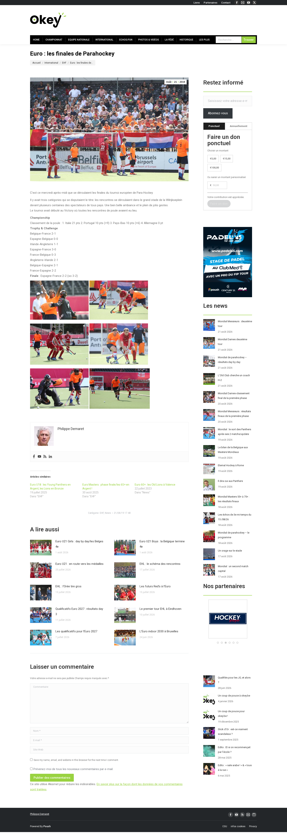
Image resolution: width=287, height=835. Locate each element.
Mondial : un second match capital (233, 568)
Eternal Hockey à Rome (231, 465)
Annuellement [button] (238, 126)
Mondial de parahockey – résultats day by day (232, 360)
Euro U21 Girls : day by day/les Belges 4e (79, 544)
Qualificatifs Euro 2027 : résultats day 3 (79, 611)
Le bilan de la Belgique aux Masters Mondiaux (233, 449)
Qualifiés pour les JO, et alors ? (234, 680)
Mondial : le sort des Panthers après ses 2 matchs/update (234, 431)
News (108, 513)
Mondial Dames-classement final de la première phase (234, 396)
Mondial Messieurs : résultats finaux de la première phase (234, 414)
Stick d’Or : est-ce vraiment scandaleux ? (233, 731)
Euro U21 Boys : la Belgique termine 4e (162, 544)
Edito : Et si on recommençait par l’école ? (234, 749)
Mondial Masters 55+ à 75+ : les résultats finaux (233, 499)
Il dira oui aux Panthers (230, 481)
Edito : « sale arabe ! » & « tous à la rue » (235, 767)
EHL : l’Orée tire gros (68, 586)
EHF (102, 513)
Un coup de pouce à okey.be (234, 695)
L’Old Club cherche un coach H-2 (234, 378)
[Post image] (41, 547)
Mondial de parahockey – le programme (233, 535)
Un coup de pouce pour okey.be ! (231, 713)
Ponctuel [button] (214, 126)
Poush (47, 826)
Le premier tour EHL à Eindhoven (160, 609)
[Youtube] (39, 457)
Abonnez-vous (218, 113)
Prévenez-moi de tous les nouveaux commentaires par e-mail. (73, 769)
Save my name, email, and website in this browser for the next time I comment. (76, 760)
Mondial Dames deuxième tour (232, 342)
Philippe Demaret (39, 814)
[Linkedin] (50, 457)
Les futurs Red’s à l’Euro (155, 586)
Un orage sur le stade (230, 550)
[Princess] (227, 637)
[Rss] (45, 457)
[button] (218, 643)
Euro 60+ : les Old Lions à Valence (155, 484)
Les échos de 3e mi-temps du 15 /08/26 (234, 517)
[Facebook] (34, 457)
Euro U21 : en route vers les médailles (79, 564)
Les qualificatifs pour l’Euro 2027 (76, 631)
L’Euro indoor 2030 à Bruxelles (159, 631)
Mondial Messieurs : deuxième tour (235, 324)
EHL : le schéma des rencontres (160, 564)
